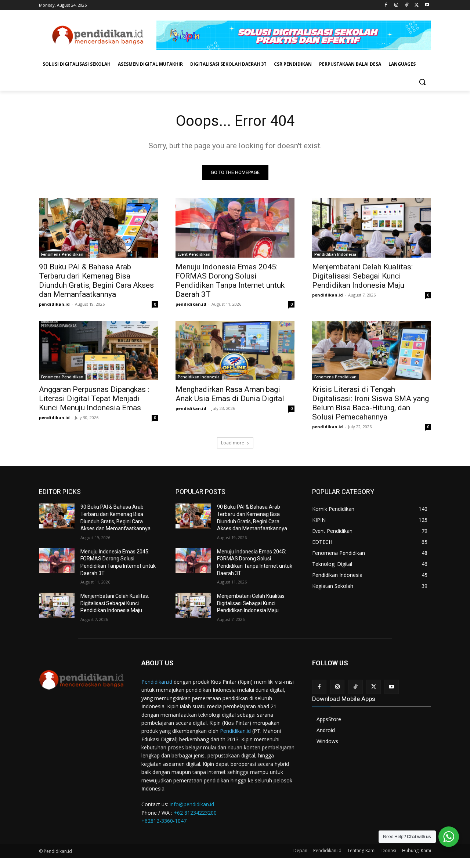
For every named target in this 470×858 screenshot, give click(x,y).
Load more (232, 443)
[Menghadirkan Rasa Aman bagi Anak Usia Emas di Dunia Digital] (235, 350)
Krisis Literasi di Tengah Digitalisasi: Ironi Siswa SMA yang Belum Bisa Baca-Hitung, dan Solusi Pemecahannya (370, 403)
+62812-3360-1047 (164, 820)
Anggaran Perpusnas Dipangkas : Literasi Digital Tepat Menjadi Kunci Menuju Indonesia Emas (94, 398)
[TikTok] (406, 5)
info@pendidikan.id (192, 804)
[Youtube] (427, 5)
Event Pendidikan (194, 254)
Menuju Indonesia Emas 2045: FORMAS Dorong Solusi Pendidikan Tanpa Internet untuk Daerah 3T (230, 280)
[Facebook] (386, 5)
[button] (422, 82)
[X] (416, 5)
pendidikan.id (54, 304)
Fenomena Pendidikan (62, 254)
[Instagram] (396, 5)
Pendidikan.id (156, 681)
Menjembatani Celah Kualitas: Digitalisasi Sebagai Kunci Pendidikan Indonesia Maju (362, 276)
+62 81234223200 (195, 812)
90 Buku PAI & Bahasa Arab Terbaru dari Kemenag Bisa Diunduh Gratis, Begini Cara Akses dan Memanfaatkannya (96, 280)
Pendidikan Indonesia (335, 254)
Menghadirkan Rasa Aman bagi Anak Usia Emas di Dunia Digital (230, 394)
